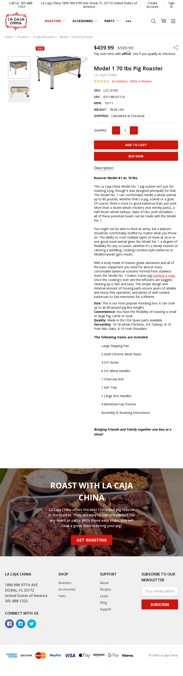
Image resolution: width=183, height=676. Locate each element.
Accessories (83, 21)
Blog (103, 602)
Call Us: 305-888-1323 (21, 5)
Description (103, 168)
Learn (104, 596)
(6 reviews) (120, 81)
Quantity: (100, 130)
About (104, 583)
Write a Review (141, 81)
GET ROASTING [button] (92, 540)
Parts (109, 21)
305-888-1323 (16, 601)
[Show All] (128, 21)
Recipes (105, 589)
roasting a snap (164, 275)
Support (105, 609)
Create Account (152, 5)
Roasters (53, 21)
